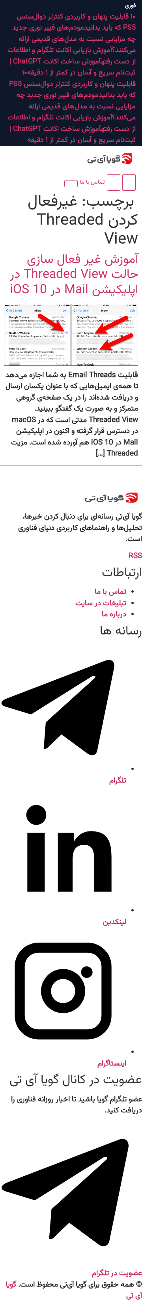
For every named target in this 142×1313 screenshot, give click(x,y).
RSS (135, 556)
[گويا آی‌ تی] (100, 158)
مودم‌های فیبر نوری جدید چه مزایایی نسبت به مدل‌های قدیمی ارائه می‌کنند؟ (74, 39)
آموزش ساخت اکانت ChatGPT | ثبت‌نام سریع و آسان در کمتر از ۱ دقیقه (72, 67)
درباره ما (114, 614)
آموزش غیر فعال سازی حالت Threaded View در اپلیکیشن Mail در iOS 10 (74, 275)
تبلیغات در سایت (100, 603)
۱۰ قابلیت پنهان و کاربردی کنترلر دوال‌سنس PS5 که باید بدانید (72, 84)
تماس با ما (92, 182)
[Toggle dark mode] (113, 182)
